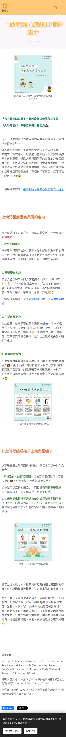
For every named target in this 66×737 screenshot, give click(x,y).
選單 (61, 8)
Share (9, 708)
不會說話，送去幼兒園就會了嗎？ (43, 189)
